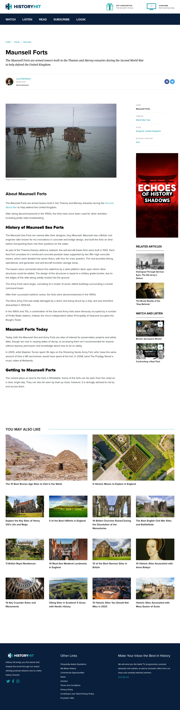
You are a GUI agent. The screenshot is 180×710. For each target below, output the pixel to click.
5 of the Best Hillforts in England (67, 520)
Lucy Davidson (23, 78)
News (63, 676)
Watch (11, 19)
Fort (138, 142)
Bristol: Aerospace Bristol (149, 338)
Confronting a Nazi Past (148, 361)
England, (140, 131)
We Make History (68, 668)
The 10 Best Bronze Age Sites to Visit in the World (34, 484)
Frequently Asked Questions (73, 664)
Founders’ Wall (67, 697)
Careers (64, 681)
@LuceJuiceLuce (22, 85)
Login (80, 19)
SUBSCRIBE (163, 5)
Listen (27, 19)
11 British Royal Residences (21, 563)
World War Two (143, 119)
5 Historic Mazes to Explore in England (114, 484)
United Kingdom (153, 131)
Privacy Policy (66, 689)
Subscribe (61, 19)
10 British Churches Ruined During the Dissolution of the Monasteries (112, 524)
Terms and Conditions (70, 685)
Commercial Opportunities (72, 672)
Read (43, 19)
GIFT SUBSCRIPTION (124, 5)
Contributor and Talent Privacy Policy (77, 693)
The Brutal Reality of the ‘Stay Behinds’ (148, 302)
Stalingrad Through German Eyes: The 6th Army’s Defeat (150, 275)
